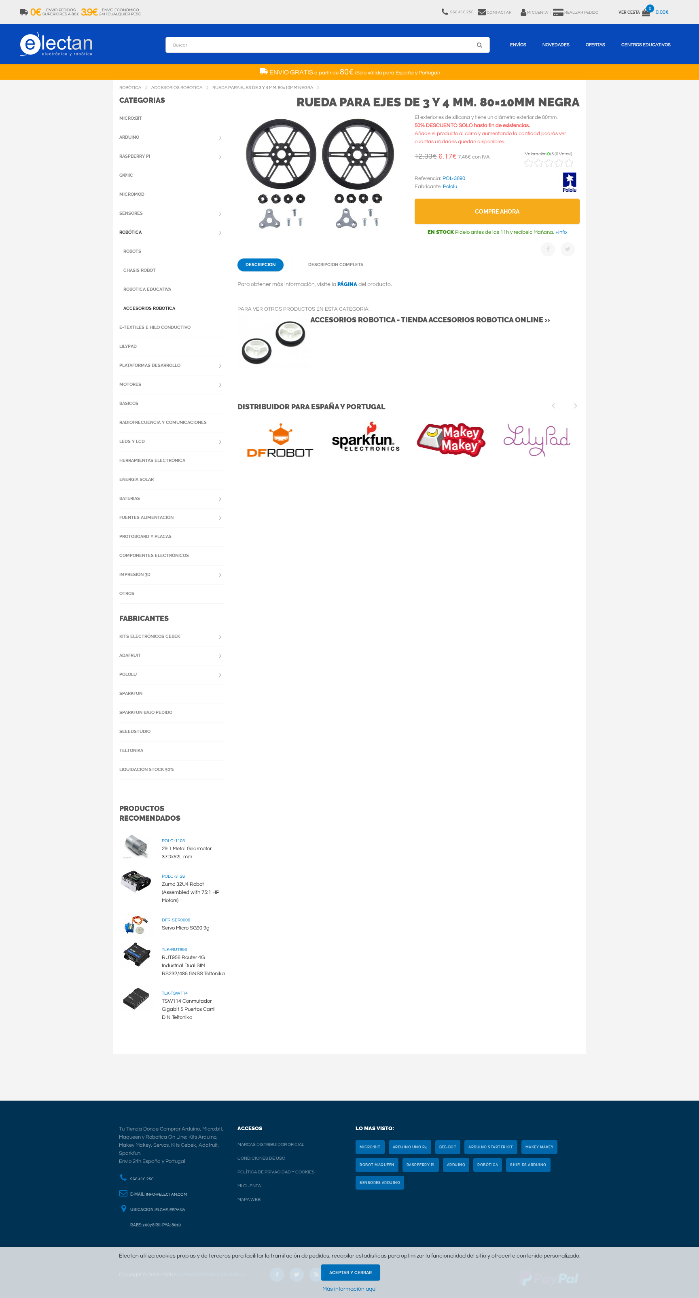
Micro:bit (130, 118)
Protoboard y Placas (145, 536)
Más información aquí (349, 1289)
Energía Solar (136, 479)
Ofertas (595, 44)
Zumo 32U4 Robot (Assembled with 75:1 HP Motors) (190, 892)
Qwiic (126, 175)
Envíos (518, 44)
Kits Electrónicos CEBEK (149, 636)
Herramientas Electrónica (152, 460)
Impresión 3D (134, 574)
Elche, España (170, 1210)
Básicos (128, 403)
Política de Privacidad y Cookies (276, 1172)
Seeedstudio (134, 731)
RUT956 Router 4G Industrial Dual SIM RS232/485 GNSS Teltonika (193, 965)
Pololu (128, 674)
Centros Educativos (646, 44)
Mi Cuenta (249, 1186)
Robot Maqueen (377, 1165)
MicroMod (131, 194)
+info (560, 232)
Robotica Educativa (147, 289)
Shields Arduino (528, 1165)
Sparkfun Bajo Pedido (145, 712)
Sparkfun (130, 693)
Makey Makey (539, 1147)
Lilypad (128, 346)
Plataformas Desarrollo (149, 365)
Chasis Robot (139, 270)
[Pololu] (569, 191)
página (347, 284)
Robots (132, 251)
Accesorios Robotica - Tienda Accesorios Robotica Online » (430, 320)
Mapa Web (249, 1199)
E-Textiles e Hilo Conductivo (155, 327)
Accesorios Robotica (149, 308)
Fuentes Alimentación (146, 517)
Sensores (131, 213)
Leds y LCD (132, 441)
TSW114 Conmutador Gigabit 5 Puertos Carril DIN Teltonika (189, 1009)
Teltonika (131, 750)
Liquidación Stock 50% (146, 769)
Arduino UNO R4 (410, 1147)
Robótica (130, 232)
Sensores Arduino (380, 1183)
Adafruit (130, 655)
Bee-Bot (448, 1147)
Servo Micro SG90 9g (186, 928)
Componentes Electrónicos (154, 555)
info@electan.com (166, 1194)
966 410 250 (142, 1179)
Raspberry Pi (134, 156)
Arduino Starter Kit (490, 1147)
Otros (126, 593)
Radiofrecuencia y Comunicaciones (163, 422)
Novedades (556, 44)
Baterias (129, 498)
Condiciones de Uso (261, 1158)
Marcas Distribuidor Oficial (270, 1144)
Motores (130, 384)
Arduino (129, 137)
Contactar (499, 13)
